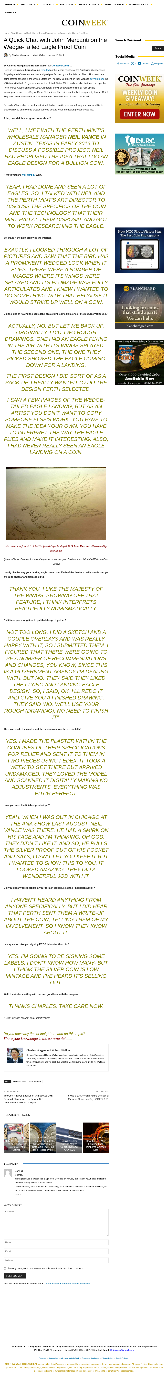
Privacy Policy (107, 1358)
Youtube (145, 63)
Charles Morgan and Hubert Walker (28, 55)
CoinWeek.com (60, 65)
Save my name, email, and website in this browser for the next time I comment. (45, 1268)
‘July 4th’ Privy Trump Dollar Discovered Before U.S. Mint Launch (16, 1145)
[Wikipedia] (152, 63)
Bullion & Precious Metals (69, 1136)
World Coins (16, 33)
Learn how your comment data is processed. (68, 1283)
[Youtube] (139, 63)
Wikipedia (158, 63)
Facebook (124, 63)
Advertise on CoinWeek (70, 1358)
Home (6, 33)
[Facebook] (118, 63)
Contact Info (53, 1358)
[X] (133, 63)
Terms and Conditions (90, 1358)
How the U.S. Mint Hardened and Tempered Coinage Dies (96, 1145)
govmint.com (97, 78)
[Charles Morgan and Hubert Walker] (6, 55)
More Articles (95, 1137)
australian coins (19, 1081)
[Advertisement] (139, 201)
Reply (18, 1195)
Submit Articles (122, 1358)
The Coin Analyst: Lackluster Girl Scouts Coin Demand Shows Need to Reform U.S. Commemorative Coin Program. (28, 1099)
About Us (42, 1358)
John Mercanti (35, 1081)
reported (45, 70)
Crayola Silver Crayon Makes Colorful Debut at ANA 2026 (69, 1145)
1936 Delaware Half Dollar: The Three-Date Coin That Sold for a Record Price (43, 1145)
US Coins (16, 1137)
